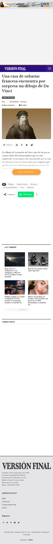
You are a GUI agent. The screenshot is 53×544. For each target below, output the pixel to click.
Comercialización (9, 505)
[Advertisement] (26, 36)
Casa (22, 187)
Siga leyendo (26, 172)
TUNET (30, 540)
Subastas (30, 187)
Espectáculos (8, 97)
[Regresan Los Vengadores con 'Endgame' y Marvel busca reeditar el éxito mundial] (15, 259)
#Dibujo (11, 184)
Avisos (4, 508)
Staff (3, 498)
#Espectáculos (22, 184)
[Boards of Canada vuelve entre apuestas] (38, 259)
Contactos (6, 501)
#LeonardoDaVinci (10, 187)
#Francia (34, 184)
